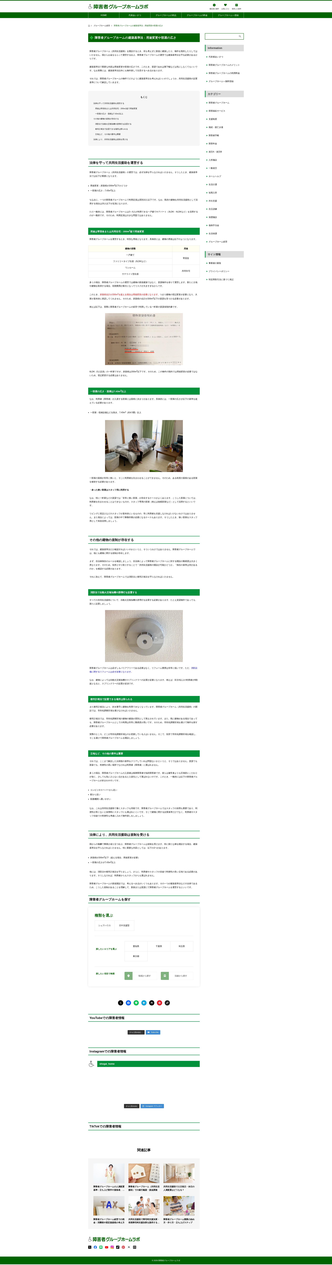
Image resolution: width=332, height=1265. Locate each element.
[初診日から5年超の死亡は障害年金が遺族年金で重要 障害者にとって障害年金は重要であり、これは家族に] (101, 1094)
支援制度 (213, 119)
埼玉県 (182, 946)
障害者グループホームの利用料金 (224, 73)
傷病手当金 (214, 225)
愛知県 (136, 946)
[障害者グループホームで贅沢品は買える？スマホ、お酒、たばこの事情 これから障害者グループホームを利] (101, 1077)
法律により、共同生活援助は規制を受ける (110, 139)
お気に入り (225, 9)
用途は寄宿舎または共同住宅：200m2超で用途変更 (116, 108)
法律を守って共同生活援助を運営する (108, 103)
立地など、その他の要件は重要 (108, 134)
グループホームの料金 (197, 15)
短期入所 (213, 193)
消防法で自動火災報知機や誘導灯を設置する (113, 124)
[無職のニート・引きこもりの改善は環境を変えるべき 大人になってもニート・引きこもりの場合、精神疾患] (129, 1094)
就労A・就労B (215, 152)
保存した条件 (236, 9)
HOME (104, 15)
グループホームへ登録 (228, 15)
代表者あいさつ (216, 57)
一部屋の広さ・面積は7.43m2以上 (109, 114)
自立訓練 (213, 209)
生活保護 (213, 233)
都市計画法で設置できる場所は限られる (111, 129)
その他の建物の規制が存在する (106, 119)
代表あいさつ (135, 15)
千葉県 (159, 946)
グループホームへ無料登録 (221, 81)
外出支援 (213, 201)
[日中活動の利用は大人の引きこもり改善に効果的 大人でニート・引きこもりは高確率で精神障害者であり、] (129, 1077)
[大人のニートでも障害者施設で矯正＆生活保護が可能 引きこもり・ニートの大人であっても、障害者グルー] (158, 1077)
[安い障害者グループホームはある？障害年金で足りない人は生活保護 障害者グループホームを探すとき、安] (158, 1094)
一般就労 (213, 168)
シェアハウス (104, 925)
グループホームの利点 (166, 15)
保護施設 (213, 217)
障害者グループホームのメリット (224, 65)
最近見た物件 (214, 9)
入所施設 (213, 160)
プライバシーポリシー (219, 271)
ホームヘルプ (215, 176)
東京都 (136, 956)
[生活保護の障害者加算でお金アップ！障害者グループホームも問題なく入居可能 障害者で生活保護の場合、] (186, 1077)
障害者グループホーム (219, 103)
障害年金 (213, 143)
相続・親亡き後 (216, 127)
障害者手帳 (214, 135)
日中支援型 (124, 925)
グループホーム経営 (218, 242)
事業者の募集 (215, 263)
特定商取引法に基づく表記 (221, 279)
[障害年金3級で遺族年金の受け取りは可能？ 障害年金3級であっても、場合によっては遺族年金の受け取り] (186, 1094)
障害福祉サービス (217, 111)
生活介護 (213, 184)
